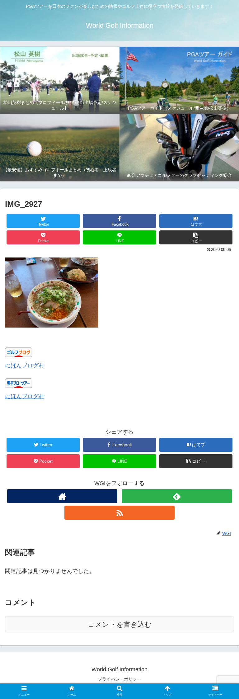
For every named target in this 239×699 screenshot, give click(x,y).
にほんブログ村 (24, 365)
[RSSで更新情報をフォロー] (119, 513)
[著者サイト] (62, 496)
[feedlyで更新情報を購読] (177, 496)
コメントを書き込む (120, 624)
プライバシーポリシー (119, 679)
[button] (196, 237)
